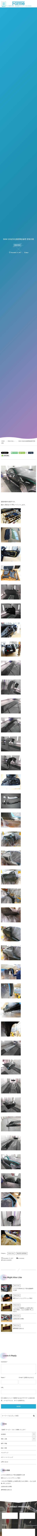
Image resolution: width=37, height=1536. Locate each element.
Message (4, 1525)
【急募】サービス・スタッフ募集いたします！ (13, 1429)
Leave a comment (7, 1260)
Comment (4, 1362)
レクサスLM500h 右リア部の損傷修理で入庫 (13, 1475)
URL (2, 1387)
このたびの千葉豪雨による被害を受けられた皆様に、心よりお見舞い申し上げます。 (23, 1309)
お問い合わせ (4, 1462)
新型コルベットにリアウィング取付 (22, 1298)
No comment (21, 1258)
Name (2, 1377)
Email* (21, 1511)
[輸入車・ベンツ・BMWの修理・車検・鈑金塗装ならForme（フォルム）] (18, 3)
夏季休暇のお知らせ (18, 1328)
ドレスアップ (4, 1452)
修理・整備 (4, 1443)
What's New (17, 245)
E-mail (20, 1377)
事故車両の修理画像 (21, 1253)
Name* (4, 1511)
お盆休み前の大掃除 (18, 1318)
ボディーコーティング (7, 1457)
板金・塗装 (4, 1448)
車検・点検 (4, 1439)
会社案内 (3, 1434)
